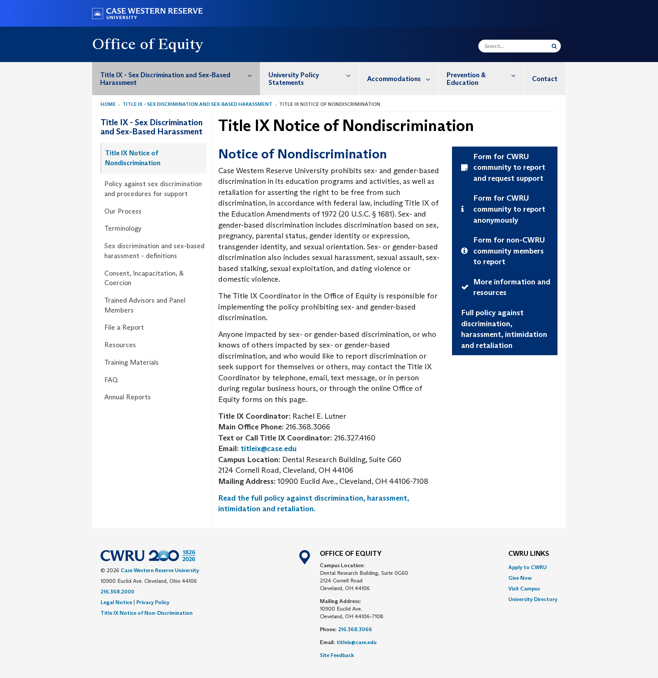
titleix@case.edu (269, 448)
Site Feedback (337, 655)
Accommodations (394, 79)
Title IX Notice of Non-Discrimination (147, 612)
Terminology (123, 228)
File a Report (124, 327)
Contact (544, 79)
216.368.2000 (117, 591)
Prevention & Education (466, 79)
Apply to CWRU (527, 567)
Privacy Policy (152, 602)
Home (108, 104)
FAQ (111, 380)
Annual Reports (127, 397)
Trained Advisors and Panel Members (144, 305)
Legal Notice (116, 602)
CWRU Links (528, 554)
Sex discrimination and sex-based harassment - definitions (154, 251)
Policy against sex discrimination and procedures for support (153, 189)
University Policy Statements (293, 79)
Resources (120, 345)
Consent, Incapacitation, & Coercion (144, 278)
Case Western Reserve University (160, 570)
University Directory (532, 599)
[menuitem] (176, 78)
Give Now (520, 577)
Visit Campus (524, 588)
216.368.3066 (355, 629)
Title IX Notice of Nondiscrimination (132, 158)
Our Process (123, 211)
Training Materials (131, 362)
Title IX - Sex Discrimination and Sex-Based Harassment (165, 79)
